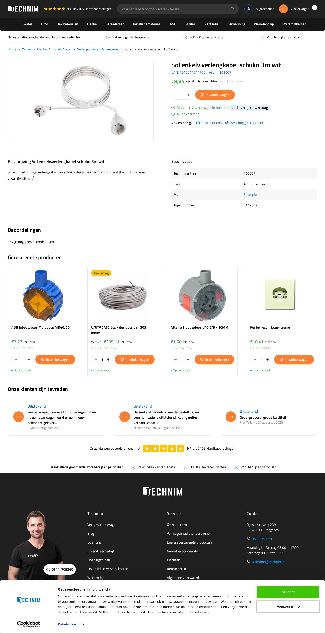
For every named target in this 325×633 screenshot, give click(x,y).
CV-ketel (26, 24)
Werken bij (95, 577)
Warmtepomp (264, 24)
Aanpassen (285, 606)
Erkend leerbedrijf (100, 551)
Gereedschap (115, 24)
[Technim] (23, 9)
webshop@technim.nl (246, 122)
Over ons (94, 542)
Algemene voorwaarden (185, 577)
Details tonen (68, 624)
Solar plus (251, 194)
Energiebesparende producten (189, 542)
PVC (173, 24)
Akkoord (288, 592)
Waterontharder (294, 24)
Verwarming (236, 24)
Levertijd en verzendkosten (107, 568)
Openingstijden (98, 560)
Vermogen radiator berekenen (189, 533)
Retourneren (176, 568)
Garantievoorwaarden (183, 551)
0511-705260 (262, 538)
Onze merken (177, 524)
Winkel (26, 49)
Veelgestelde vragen (102, 524)
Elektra (92, 24)
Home (12, 49)
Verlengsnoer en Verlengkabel (98, 49)
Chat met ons (211, 122)
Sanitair (190, 24)
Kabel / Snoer (62, 49)
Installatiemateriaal (147, 24)
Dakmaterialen (67, 24)
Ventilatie (212, 24)
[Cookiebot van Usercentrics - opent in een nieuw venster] (28, 624)
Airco (44, 24)
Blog (90, 533)
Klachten (173, 560)
